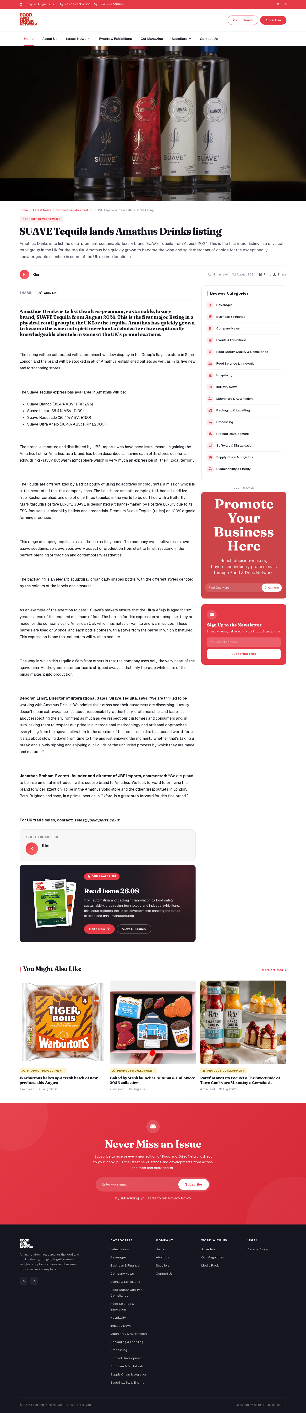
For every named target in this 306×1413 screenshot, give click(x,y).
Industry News (226, 387)
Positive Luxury (161, 504)
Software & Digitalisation (234, 445)
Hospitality (224, 375)
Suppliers (162, 1265)
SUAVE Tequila (53, 317)
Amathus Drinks (39, 311)
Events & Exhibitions (115, 39)
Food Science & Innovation (236, 363)
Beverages (224, 305)
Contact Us (209, 39)
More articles (272, 970)
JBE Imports (104, 446)
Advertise (273, 20)
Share (281, 274)
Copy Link (51, 293)
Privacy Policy (257, 1249)
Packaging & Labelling (233, 410)
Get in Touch (243, 20)
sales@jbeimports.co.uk (97, 820)
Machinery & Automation (234, 398)
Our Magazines (212, 1257)
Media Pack (210, 1265)
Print (267, 274)
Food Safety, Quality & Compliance (242, 352)
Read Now (97, 929)
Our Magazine (152, 39)
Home (29, 39)
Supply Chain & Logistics (234, 457)
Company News (228, 328)
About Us (49, 39)
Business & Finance (231, 316)
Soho (189, 354)
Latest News (42, 210)
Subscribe (193, 1184)
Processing (224, 422)
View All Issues (134, 929)
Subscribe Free (243, 654)
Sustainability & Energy (233, 469)
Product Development (72, 210)
